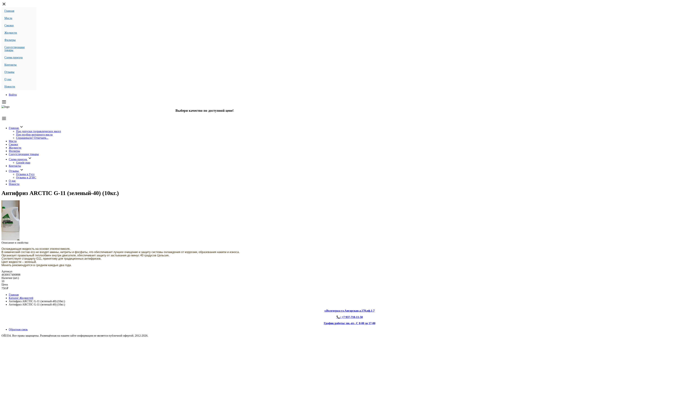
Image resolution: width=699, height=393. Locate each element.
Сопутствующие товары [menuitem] (14, 49)
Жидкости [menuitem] (10, 32)
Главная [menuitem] (9, 10)
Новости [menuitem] (9, 86)
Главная (14, 294)
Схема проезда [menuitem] (13, 57)
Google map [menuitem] (23, 162)
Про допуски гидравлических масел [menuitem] (38, 131)
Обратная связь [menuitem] (18, 329)
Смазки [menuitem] (9, 25)
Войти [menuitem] (13, 94)
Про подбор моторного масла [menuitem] (34, 134)
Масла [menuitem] (8, 18)
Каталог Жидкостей (21, 297)
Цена (4, 284)
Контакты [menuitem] (10, 64)
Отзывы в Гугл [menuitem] (25, 174)
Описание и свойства (14, 242)
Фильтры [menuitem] (10, 39)
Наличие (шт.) (10, 277)
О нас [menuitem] (7, 79)
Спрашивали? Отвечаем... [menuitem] (32, 137)
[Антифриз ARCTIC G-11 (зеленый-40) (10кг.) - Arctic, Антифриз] (10, 239)
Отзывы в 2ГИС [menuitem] (26, 177)
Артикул (6, 271)
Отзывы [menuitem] (9, 72)
